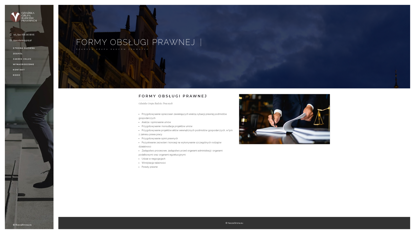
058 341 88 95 (28, 34)
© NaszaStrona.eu (22, 224)
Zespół (18, 53)
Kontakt (19, 70)
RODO (16, 75)
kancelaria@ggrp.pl (22, 40)
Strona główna (24, 48)
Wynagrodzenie (23, 64)
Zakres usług (22, 59)
